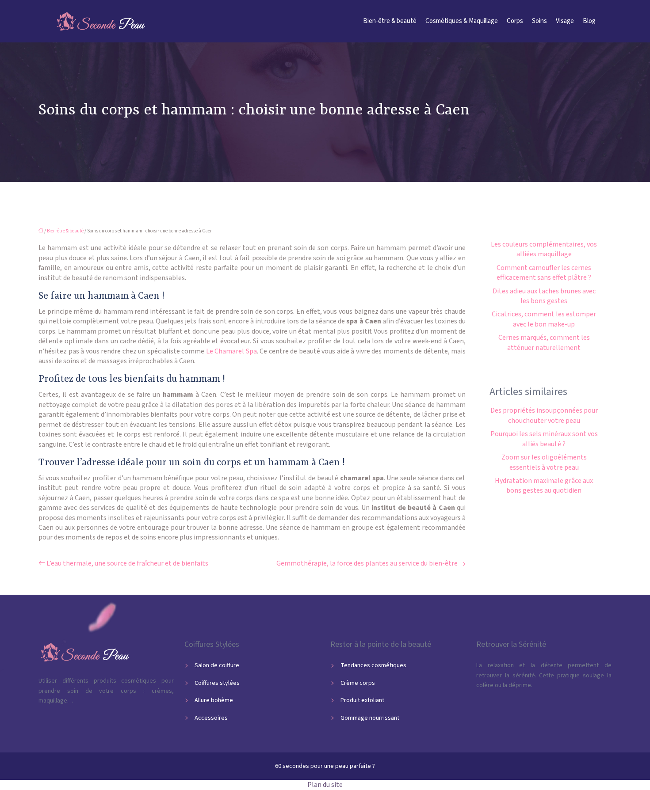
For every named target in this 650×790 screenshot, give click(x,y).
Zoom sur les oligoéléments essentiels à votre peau (544, 462)
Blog (589, 21)
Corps (515, 21)
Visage (565, 21)
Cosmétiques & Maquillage (461, 21)
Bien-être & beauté (390, 21)
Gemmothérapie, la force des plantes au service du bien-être (367, 563)
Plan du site (325, 785)
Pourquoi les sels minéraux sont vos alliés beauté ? (544, 438)
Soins (539, 21)
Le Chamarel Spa (231, 351)
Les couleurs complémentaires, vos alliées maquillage (544, 249)
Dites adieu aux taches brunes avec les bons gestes (544, 296)
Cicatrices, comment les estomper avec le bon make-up (544, 319)
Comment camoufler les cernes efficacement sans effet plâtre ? (544, 272)
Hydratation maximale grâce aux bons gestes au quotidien (544, 485)
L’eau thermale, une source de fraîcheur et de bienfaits (127, 563)
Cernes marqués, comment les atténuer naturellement (544, 342)
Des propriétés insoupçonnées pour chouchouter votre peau (544, 415)
